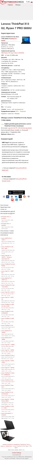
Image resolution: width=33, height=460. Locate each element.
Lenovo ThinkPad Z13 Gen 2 (7, 355)
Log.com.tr (11, 128)
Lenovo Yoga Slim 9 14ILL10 (7, 292)
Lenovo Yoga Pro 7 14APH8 (7, 367)
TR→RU (18, 128)
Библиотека (9, 446)
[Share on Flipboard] (12, 199)
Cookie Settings (16, 453)
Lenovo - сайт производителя (15, 109)
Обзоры (17, 5)
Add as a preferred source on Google (18, 192)
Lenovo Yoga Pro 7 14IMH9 (7, 350)
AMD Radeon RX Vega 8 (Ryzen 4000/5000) (12, 53)
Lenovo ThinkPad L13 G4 (7, 325)
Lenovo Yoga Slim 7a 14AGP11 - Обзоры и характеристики (6, 257)
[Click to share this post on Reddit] (24, 196)
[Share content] (4, 197)
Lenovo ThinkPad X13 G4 (7, 380)
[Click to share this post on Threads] (11, 196)
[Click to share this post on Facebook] (7, 196)
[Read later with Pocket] (28, 196)
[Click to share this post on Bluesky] (16, 196)
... (31, 5)
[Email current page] (20, 199)
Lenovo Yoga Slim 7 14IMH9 (7, 344)
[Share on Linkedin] (16, 199)
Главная (10, 5)
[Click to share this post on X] (20, 196)
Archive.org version (26, 128)
